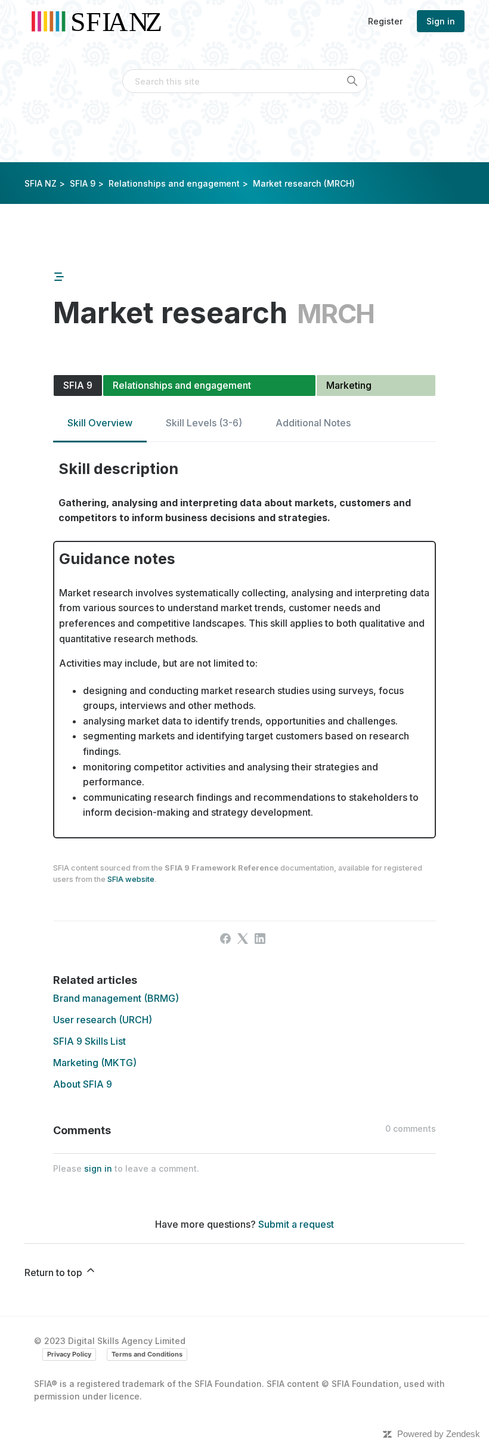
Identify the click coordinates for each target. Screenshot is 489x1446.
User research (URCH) (102, 1020)
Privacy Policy (69, 1354)
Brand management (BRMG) (116, 998)
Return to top (54, 1272)
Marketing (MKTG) (95, 1063)
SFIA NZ (40, 183)
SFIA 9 (82, 183)
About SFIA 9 (82, 1084)
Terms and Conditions (147, 1354)
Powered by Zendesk (438, 1434)
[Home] (100, 21)
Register (385, 21)
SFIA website (130, 879)
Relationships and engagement (174, 183)
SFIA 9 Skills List (89, 1041)
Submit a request (296, 1224)
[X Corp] (242, 938)
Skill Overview (99, 423)
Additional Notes (313, 423)
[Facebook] (225, 938)
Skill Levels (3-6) (204, 423)
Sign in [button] (440, 21)
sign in (98, 1168)
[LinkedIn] (260, 938)
